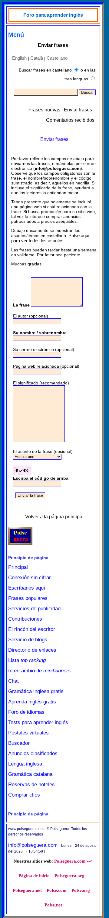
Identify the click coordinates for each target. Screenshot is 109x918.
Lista (27, 660)
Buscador (19, 743)
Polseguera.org (69, 875)
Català (36, 58)
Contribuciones (25, 619)
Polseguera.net (27, 890)
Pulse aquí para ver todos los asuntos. (50, 238)
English (19, 58)
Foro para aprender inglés (53, 15)
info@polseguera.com (33, 845)
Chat (13, 681)
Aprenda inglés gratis (32, 702)
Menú (16, 34)
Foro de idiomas (26, 712)
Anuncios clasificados (33, 753)
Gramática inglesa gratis (36, 691)
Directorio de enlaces (32, 650)
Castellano (57, 58)
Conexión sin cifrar (29, 577)
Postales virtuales (28, 733)
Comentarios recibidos (70, 120)
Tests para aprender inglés (38, 722)
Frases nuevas (44, 109)
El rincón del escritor (31, 629)
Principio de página (28, 557)
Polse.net (53, 904)
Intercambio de (39, 671)
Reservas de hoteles (31, 784)
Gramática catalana (30, 774)
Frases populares (28, 598)
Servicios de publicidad (34, 608)
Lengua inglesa (25, 764)
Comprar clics (24, 795)
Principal (18, 567)
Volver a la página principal (54, 516)
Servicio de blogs (27, 640)
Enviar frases (78, 109)
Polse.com (57, 890)
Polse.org (80, 890)
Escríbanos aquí (26, 588)
